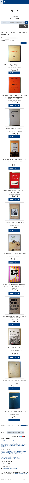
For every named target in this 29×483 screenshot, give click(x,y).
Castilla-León (13, 452)
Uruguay (13, 458)
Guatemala (20, 454)
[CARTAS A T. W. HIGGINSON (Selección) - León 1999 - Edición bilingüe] (14, 148)
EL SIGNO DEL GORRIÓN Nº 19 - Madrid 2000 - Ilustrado (15, 191)
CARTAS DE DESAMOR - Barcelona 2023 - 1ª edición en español (14, 316)
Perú (16, 457)
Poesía (2, 443)
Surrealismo (10, 443)
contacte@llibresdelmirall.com (10, 468)
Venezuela (17, 458)
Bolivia (24, 451)
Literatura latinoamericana (19, 440)
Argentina (11, 451)
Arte (2, 440)
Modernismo (22, 445)
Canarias (3, 452)
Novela (5, 443)
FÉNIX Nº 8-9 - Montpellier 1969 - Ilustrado (14, 380)
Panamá (9, 457)
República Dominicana (6, 458)
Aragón (7, 451)
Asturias (16, 451)
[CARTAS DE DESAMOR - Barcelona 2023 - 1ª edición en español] (14, 305)
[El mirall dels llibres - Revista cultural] (26, 436)
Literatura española (7, 440)
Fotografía (22, 443)
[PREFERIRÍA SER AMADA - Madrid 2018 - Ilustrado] (14, 242)
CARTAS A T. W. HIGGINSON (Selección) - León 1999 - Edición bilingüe (14, 160)
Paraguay (13, 457)
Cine (11, 444)
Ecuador (3, 454)
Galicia (16, 454)
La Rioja (8, 456)
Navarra (23, 456)
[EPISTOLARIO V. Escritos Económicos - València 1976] (14, 53)
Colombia (17, 453)
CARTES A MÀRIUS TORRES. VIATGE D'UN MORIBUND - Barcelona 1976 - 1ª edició (14, 285)
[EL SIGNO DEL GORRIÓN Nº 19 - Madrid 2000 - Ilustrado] (14, 180)
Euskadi (6, 454)
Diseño (18, 443)
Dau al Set (21, 444)
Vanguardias (22, 441)
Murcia (19, 456)
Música (8, 444)
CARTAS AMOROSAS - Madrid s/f (14, 222)
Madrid (12, 456)
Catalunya (3, 453)
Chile (13, 453)
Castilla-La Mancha (20, 452)
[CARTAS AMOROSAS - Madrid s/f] (14, 211)
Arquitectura (15, 444)
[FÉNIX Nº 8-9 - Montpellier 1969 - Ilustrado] (14, 369)
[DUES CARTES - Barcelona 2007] (14, 117)
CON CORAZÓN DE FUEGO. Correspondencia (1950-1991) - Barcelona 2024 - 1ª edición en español (14, 349)
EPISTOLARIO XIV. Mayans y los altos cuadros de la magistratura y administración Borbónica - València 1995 (14, 97)
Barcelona (20, 451)
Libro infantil (10, 445)
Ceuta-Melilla (9, 453)
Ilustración (3, 444)
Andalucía (3, 451)
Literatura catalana (5, 441)
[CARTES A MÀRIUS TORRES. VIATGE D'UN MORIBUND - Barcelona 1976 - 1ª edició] (14, 274)
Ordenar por (4, 37)
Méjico (15, 456)
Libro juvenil (16, 445)
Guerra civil (3, 445)
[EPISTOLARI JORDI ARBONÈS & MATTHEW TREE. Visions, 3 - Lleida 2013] (14, 400)
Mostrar (3, 40)
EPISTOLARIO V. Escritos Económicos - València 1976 (14, 65)
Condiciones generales (18, 479)
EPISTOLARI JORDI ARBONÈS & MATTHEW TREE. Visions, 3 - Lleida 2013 (14, 412)
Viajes (15, 443)
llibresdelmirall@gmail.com (21, 473)
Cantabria (7, 452)
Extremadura (12, 454)
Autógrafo (12, 441)
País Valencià (4, 457)
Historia (25, 444)
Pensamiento (4, 446)
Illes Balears (3, 456)
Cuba (26, 453)
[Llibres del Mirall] (14, 14)
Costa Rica (22, 453)
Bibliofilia (17, 441)
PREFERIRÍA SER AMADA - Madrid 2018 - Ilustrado (14, 254)
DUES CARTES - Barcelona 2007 (14, 128)
